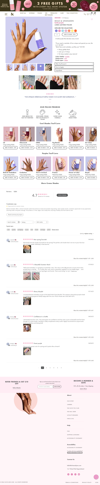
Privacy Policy (86, 482)
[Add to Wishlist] (92, 19)
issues (26, 229)
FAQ (68, 431)
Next (50, 68)
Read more (74, 271)
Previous (7, 68)
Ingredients (59, 70)
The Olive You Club (73, 408)
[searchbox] (11, 222)
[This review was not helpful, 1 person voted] (91, 310)
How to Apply (60, 67)
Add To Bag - (11, 147)
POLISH (40, 13)
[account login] (88, 14)
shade (36, 229)
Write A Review (62, 195)
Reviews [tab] (8, 191)
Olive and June (9, 482)
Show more (55, 229)
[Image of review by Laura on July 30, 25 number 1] (27, 276)
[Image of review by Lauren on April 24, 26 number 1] (27, 249)
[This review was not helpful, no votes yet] (91, 258)
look (32, 229)
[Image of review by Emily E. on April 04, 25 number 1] (27, 351)
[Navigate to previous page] (38, 367)
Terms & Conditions (71, 482)
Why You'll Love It (61, 64)
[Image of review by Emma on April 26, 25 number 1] (27, 328)
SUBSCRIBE (57, 386)
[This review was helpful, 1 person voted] (89, 258)
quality (13, 229)
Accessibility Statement (74, 438)
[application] (96, 477)
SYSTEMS (31, 13)
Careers (69, 404)
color (8, 229)
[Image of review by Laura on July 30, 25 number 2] (36, 276)
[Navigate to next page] (61, 367)
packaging (20, 229)
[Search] (85, 15)
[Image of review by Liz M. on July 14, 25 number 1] (27, 301)
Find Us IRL (70, 418)
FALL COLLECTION (72, 13)
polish (48, 229)
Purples (67, 56)
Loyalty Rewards (72, 415)
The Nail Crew (71, 411)
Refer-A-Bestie (17, 388)
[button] (21, 82)
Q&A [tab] (15, 191)
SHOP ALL (23, 13)
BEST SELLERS (49, 15)
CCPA (96, 482)
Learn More (83, 388)
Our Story (70, 401)
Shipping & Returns (73, 434)
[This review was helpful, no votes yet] (89, 310)
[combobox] (27, 222)
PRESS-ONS (53, 13)
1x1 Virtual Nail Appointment (75, 469)
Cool (65, 58)
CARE (62, 13)
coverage (42, 229)
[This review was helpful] (89, 285)
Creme (66, 60)
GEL (46, 13)
